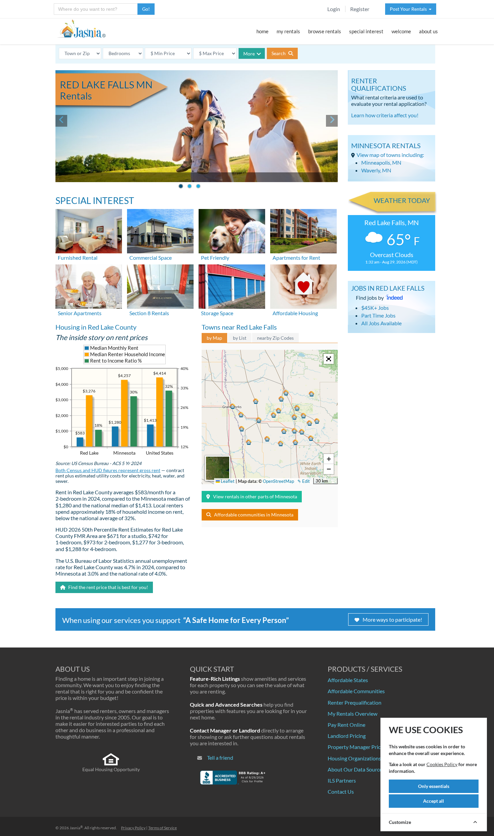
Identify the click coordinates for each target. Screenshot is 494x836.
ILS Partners (342, 780)
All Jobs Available (381, 323)
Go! (146, 9)
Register (359, 9)
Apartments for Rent (296, 257)
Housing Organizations (354, 758)
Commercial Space (150, 257)
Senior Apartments (79, 313)
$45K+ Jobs (375, 307)
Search (279, 53)
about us (428, 31)
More (249, 53)
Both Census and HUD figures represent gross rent (107, 470)
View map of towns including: (390, 155)
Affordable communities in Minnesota (253, 514)
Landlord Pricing (347, 736)
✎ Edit (303, 481)
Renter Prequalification (354, 702)
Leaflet (227, 481)
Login (333, 9)
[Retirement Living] (88, 286)
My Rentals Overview (352, 713)
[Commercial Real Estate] (160, 230)
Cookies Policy (441, 764)
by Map (214, 338)
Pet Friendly (215, 257)
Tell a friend (220, 757)
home (262, 31)
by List (239, 338)
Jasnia (76, 827)
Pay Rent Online (346, 724)
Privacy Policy (133, 827)
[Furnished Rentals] (88, 230)
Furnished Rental (77, 257)
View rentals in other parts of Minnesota (255, 496)
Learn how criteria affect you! (384, 115)
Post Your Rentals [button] (409, 9)
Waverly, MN (376, 170)
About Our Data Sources (356, 769)
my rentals (288, 31)
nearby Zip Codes (275, 338)
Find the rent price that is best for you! (107, 587)
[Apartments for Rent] (303, 230)
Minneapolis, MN (381, 162)
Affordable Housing (295, 313)
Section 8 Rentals (149, 313)
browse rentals (324, 31)
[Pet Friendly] (232, 230)
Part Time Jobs (378, 315)
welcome (401, 31)
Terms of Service (162, 827)
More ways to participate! (392, 619)
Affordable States (348, 680)
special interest (366, 31)
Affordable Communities (356, 691)
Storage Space (217, 313)
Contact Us (341, 791)
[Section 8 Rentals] (160, 286)
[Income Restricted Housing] (303, 286)
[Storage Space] (232, 286)
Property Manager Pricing (357, 747)
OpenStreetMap (278, 481)
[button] (286, 392)
